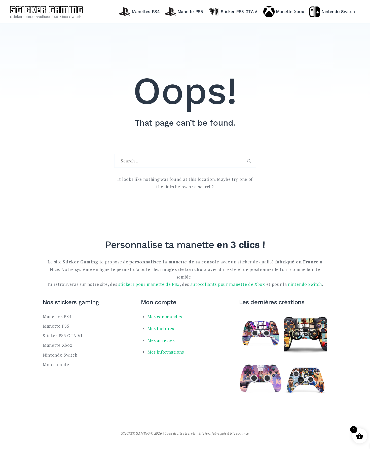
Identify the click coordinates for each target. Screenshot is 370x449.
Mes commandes (164, 317)
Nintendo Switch (338, 11)
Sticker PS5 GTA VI (239, 11)
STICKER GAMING (46, 9)
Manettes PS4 (146, 11)
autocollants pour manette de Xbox (227, 284)
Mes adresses (161, 340)
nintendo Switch (305, 284)
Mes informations (165, 352)
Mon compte (56, 364)
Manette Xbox (290, 11)
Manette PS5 (190, 11)
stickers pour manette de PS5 (149, 284)
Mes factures (160, 328)
